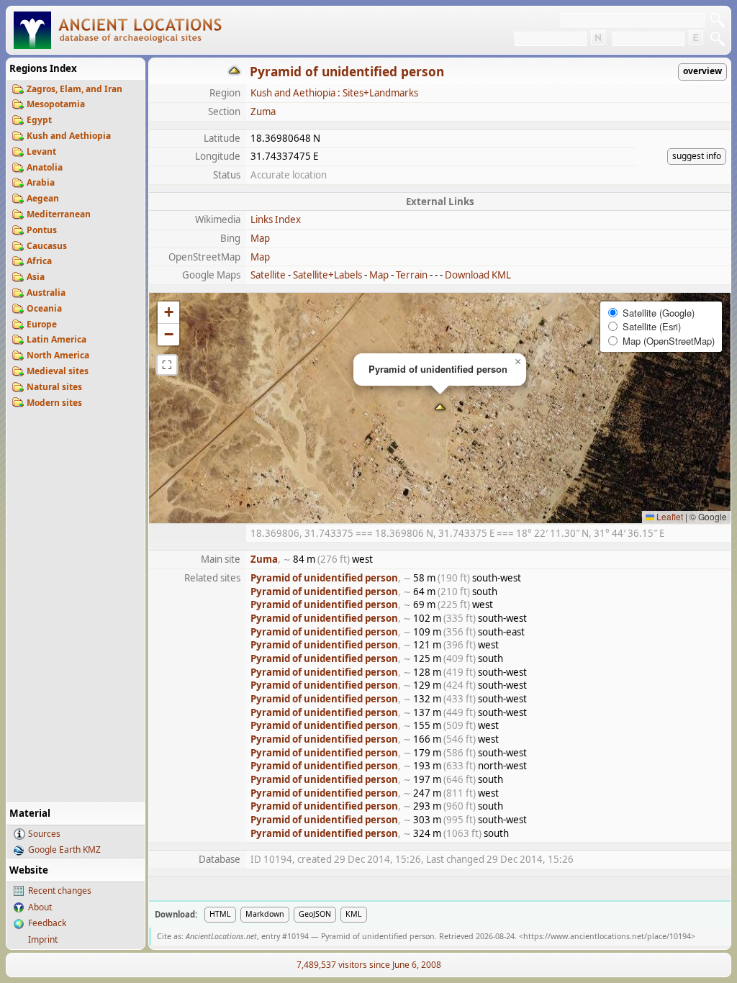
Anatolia (45, 167)
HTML (220, 914)
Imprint (43, 939)
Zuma (263, 111)
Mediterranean (59, 214)
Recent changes (59, 890)
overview (702, 71)
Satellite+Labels (327, 274)
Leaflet (668, 516)
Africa (39, 261)
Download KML (478, 274)
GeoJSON (315, 914)
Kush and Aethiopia (69, 136)
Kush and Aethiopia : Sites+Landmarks (334, 92)
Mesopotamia (56, 104)
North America (58, 355)
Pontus (42, 230)
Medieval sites (58, 371)
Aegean (43, 198)
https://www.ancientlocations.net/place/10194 (607, 936)
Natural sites (54, 387)
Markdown (264, 914)
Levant (41, 151)
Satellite (268, 274)
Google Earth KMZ (64, 849)
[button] (440, 408)
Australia (46, 292)
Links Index (275, 219)
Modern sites (54, 403)
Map (260, 238)
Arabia (41, 182)
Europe (42, 324)
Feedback (47, 923)
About (40, 907)
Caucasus (47, 246)
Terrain (412, 274)
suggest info (696, 156)
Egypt (39, 120)
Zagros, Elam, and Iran (74, 89)
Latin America (56, 339)
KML (353, 914)
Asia (36, 277)
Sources (44, 834)
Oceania (44, 308)
